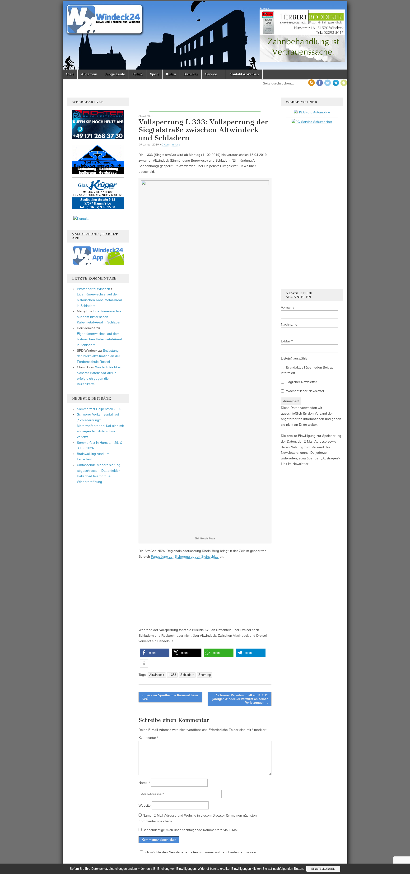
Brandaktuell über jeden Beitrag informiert (307, 370)
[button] (154, 653)
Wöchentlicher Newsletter (304, 391)
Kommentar (148, 737)
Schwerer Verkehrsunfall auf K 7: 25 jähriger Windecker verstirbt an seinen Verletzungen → (240, 698)
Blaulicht (190, 74)
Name (144, 783)
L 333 (172, 675)
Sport (154, 74)
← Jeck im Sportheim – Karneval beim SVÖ (170, 697)
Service (211, 74)
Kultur (171, 74)
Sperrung (204, 675)
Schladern (187, 675)
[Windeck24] (205, 35)
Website (145, 805)
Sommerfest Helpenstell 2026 (99, 409)
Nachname (289, 324)
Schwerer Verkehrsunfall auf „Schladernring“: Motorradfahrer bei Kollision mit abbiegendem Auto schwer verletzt (100, 425)
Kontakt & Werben (244, 74)
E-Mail (287, 341)
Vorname (287, 307)
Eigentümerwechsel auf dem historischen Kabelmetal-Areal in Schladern (99, 299)
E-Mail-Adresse (151, 794)
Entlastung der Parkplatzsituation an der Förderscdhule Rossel (98, 356)
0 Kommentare (171, 144)
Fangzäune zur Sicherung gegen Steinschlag (185, 556)
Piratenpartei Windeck (93, 289)
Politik (137, 74)
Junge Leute (115, 74)
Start (70, 74)
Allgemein (89, 74)
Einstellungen (323, 868)
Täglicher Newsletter (301, 382)
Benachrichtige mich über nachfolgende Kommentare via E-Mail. (191, 830)
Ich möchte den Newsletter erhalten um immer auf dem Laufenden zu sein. (200, 852)
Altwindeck (156, 675)
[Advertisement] (205, 105)
